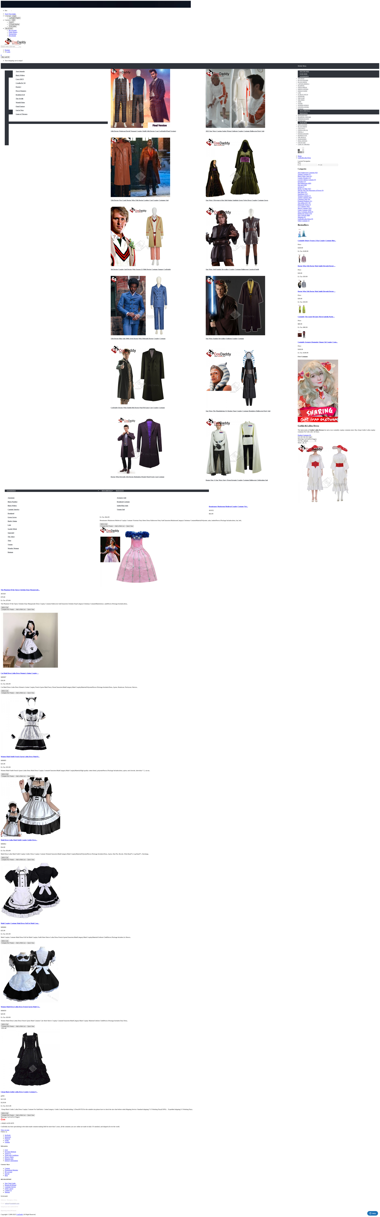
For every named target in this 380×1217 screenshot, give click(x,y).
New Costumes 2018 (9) (305, 212)
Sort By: (300, 441)
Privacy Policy (9, 1157)
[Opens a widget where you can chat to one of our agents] (372, 1213)
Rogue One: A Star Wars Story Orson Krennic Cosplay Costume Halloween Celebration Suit (237, 480)
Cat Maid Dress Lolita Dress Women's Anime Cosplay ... (20, 673)
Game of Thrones (21, 114)
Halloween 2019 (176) (305, 213)
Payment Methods (10, 1152)
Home (300, 156)
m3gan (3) (301, 187)
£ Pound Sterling (14, 24)
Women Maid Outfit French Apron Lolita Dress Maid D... (20, 756)
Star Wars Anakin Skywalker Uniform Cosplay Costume (225, 338)
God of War (20, 110)
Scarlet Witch (12, 529)
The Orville (19, 98)
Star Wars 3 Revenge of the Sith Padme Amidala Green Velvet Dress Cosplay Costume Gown (237, 200)
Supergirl (11, 533)
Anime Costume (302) (305, 197)
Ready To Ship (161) (304, 189)
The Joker (11, 537)
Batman (10, 552)
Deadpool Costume (123, 502)
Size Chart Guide (10, 1183)
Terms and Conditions (12, 1155)
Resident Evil (20, 95)
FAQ (6, 1150)
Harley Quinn (12, 521)
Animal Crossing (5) (304, 174)
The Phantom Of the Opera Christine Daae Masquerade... (20, 590)
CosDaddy (19, 1214)
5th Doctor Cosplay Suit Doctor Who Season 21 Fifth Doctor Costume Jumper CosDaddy (141, 269)
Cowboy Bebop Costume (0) (307, 180)
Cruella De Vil (20, 83)
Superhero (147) (303, 194)
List (310, 437)
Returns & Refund (10, 1185)
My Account (13, 30)
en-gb (14, 16)
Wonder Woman (13, 548)
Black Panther (12, 502)
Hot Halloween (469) (304, 183)
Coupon (7, 1168)
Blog (6, 1175)
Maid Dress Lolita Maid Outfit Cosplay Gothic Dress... (19, 840)
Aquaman (11, 498)
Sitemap (7, 1192)
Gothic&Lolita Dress (304, 158)
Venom (10, 544)
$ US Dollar (13, 26)
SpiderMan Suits (122, 505)
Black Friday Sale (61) (305, 176)
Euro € (11, 22)
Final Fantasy (20, 106)
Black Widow (20, 75)
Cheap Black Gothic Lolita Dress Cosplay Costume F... (19, 1092)
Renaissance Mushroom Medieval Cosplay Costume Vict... (228, 506)
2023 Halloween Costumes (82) (308, 172)
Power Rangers (21, 91)
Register (7, 50)
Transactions (13, 34)
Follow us (4, 1132)
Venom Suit (121, 509)
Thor (9, 540)
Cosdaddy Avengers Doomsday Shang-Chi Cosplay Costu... (318, 342)
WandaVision (20, 102)
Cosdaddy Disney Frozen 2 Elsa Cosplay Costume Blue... (317, 240)
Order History (13, 32)
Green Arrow (12, 517)
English (17, 18)
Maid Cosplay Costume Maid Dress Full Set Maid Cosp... (20, 923)
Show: (300, 443)
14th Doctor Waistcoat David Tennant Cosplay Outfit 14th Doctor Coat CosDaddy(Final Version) (143, 131)
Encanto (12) (302, 181)
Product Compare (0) (304, 435)
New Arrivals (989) (304, 215)
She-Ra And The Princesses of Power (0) (310, 190)
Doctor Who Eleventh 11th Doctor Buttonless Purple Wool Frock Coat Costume (137, 477)
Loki (9, 525)
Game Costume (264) (304, 210)
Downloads (12, 36)
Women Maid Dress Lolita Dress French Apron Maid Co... (20, 1007)
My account (8, 1172)
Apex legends (20, 71)
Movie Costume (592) (305, 208)
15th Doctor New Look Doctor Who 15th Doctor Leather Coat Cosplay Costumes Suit (140, 200)
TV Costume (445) (304, 206)
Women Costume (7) (304, 196)
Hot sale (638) (302, 185)
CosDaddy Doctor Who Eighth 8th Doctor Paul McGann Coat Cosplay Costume (138, 408)
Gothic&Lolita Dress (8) (305, 219)
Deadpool (11, 513)
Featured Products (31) (305, 201)
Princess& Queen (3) (304, 205)
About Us (8, 1153)
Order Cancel (9, 1188)
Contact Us (8, 1190)
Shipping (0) (302, 217)
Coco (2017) (20, 79)
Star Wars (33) (302, 192)
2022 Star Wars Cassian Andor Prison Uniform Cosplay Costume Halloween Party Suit (235, 131)
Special (7, 1174)
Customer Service (10, 1187)
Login (8, 52)
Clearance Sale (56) (304, 199)
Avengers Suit (121, 498)
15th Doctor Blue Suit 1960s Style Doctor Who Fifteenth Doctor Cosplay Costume (138, 338)
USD (13, 20)
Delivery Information (11, 1160)
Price (299, 163)
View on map (5, 1130)
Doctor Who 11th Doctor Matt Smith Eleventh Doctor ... (316, 266)
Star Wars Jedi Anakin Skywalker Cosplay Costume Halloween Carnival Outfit (232, 269)
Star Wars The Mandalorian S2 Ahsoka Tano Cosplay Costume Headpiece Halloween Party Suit (238, 411)
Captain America (13, 509)
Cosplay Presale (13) (304, 178)
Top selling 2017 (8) (304, 203)
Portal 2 (18, 87)
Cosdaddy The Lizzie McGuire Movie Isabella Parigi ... (316, 317)
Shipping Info (9, 1159)
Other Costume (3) (303, 221)
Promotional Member (11, 1170)
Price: (299, 244)
